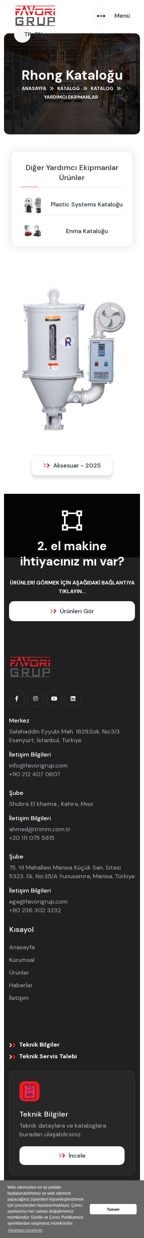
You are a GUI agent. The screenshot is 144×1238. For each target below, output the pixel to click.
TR (27, 34)
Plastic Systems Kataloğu (87, 204)
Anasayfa (34, 88)
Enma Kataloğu (87, 231)
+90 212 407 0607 (34, 774)
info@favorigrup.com (38, 766)
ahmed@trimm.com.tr (40, 829)
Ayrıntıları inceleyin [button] (25, 1230)
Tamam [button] (113, 1209)
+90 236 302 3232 (35, 910)
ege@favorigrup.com (38, 902)
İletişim (19, 998)
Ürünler (19, 973)
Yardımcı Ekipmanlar (71, 97)
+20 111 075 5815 (32, 838)
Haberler (21, 985)
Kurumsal (21, 960)
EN (38, 34)
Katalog (68, 88)
